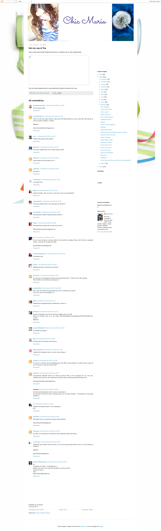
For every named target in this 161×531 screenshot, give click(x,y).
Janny (35, 264)
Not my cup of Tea (106, 147)
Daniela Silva (37, 288)
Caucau (35, 360)
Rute (34, 301)
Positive (103, 122)
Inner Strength (105, 107)
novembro (104, 81)
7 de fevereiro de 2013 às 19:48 (46, 223)
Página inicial (63, 509)
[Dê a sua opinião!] (55, 93)
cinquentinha (37, 201)
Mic (34, 338)
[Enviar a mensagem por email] (53, 93)
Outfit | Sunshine (105, 114)
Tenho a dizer (105, 112)
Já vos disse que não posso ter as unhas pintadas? (116, 160)
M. (34, 237)
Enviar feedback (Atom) (43, 513)
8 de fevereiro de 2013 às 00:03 (51, 288)
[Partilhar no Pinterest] (60, 93)
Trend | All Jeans (105, 150)
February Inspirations (107, 152)
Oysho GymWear (106, 137)
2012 (101, 166)
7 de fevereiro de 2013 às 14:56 (49, 168)
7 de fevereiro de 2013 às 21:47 (55, 253)
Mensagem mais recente (36, 509)
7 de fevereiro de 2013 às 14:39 (54, 105)
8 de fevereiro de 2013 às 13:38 (45, 338)
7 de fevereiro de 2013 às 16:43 (51, 201)
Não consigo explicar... (107, 117)
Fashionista (37, 179)
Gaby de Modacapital (40, 462)
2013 (101, 77)
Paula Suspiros (38, 349)
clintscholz (83, 526)
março (103, 102)
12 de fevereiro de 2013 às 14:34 (50, 442)
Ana (34, 136)
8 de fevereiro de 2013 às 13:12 (48, 311)
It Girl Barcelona (38, 116)
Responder (36, 110)
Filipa (35, 223)
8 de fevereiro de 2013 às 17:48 (52, 349)
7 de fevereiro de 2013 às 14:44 (53, 116)
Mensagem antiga (87, 509)
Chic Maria (109, 214)
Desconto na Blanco (106, 142)
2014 (101, 74)
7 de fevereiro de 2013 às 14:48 (49, 158)
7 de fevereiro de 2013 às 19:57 (44, 237)
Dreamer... (104, 127)
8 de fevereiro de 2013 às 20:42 (48, 360)
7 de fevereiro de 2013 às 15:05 (47, 190)
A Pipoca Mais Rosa (39, 253)
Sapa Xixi (36, 147)
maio (102, 97)
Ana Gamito (37, 212)
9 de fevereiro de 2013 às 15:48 (49, 416)
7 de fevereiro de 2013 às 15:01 (50, 179)
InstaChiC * (104, 157)
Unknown (36, 158)
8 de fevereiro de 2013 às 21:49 (49, 373)
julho (102, 92)
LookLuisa (36, 442)
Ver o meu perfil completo (104, 231)
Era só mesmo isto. (106, 145)
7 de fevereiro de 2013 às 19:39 (50, 212)
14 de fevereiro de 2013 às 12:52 (57, 462)
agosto (103, 89)
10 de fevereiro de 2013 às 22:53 (49, 431)
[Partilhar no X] (57, 93)
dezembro (104, 79)
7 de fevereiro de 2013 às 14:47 (46, 136)
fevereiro (103, 104)
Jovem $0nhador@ (39, 328)
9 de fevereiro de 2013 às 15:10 (44, 404)
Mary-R (35, 190)
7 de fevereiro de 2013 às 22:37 (49, 275)
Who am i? (104, 155)
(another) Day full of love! (108, 135)
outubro (103, 84)
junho (103, 94)
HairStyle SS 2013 (106, 119)
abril (102, 99)
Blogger (101, 526)
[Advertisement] (111, 56)
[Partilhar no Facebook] (59, 93)
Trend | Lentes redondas (108, 124)
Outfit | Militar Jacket (107, 140)
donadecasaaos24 (39, 105)
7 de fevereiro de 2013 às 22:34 (47, 264)
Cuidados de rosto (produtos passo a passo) (114, 132)
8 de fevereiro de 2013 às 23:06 (49, 389)
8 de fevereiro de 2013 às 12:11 (46, 301)
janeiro (103, 163)
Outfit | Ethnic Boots (106, 129)
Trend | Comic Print (106, 109)
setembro (104, 87)
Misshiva (36, 311)
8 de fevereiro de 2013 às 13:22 (55, 328)
